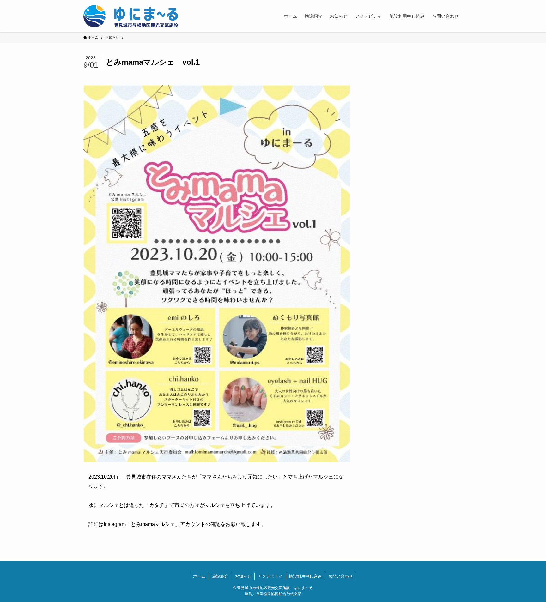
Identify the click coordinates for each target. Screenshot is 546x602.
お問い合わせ (340, 576)
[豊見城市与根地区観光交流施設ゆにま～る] (130, 16)
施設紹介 (220, 576)
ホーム (199, 576)
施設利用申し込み (305, 576)
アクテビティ (270, 576)
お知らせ (243, 576)
